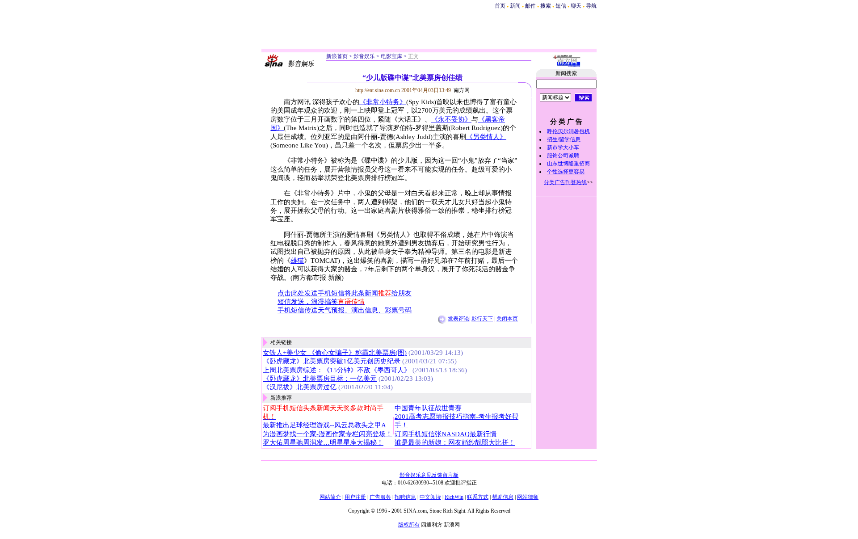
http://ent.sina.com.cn (378, 90)
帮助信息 (502, 497)
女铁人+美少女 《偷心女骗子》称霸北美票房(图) (335, 352)
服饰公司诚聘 (563, 155)
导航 (591, 6)
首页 (500, 6)
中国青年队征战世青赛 (428, 408)
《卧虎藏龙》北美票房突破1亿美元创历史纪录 (331, 361)
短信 (560, 6)
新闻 (515, 6)
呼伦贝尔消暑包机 (568, 131)
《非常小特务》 (382, 101)
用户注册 (355, 497)
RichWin (454, 497)
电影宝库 (391, 56)
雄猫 (297, 260)
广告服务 (380, 497)
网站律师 (527, 497)
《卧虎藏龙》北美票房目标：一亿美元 (320, 378)
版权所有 (409, 525)
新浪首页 (337, 56)
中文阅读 (430, 497)
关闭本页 (507, 319)
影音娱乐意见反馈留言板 (429, 475)
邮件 (530, 6)
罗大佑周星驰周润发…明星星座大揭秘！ (323, 442)
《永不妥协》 (451, 119)
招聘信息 (405, 497)
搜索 (546, 6)
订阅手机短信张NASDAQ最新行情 (445, 434)
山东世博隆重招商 (568, 163)
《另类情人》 (486, 136)
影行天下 (482, 319)
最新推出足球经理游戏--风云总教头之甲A (324, 425)
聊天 (576, 6)
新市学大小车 (563, 147)
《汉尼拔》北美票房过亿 (299, 387)
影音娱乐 (364, 56)
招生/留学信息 (563, 139)
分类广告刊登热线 (565, 182)
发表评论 (458, 319)
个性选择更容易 (566, 171)
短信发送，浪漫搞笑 (321, 301)
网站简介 (330, 497)
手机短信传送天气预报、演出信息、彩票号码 (345, 310)
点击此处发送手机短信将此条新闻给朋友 (345, 293)
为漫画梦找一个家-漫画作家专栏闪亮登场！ (327, 434)
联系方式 (477, 497)
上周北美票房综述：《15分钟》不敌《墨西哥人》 (337, 370)
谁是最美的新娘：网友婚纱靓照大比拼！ (455, 442)
